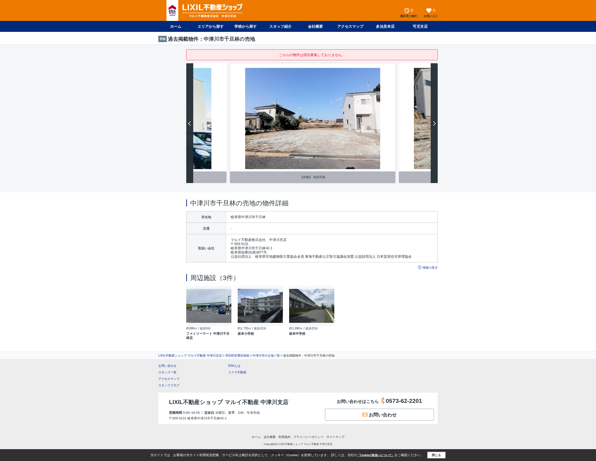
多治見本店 (385, 26)
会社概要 (315, 26)
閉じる (436, 455)
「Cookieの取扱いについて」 (375, 455)
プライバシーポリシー (308, 437)
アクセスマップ (168, 379)
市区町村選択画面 (237, 355)
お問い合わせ (167, 365)
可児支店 (420, 26)
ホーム (175, 26)
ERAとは (234, 365)
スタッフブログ (168, 385)
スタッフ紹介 (280, 26)
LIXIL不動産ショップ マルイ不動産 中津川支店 (190, 355)
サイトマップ (335, 437)
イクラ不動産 (237, 372)
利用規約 (284, 437)
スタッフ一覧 (167, 372)
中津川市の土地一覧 (266, 355)
